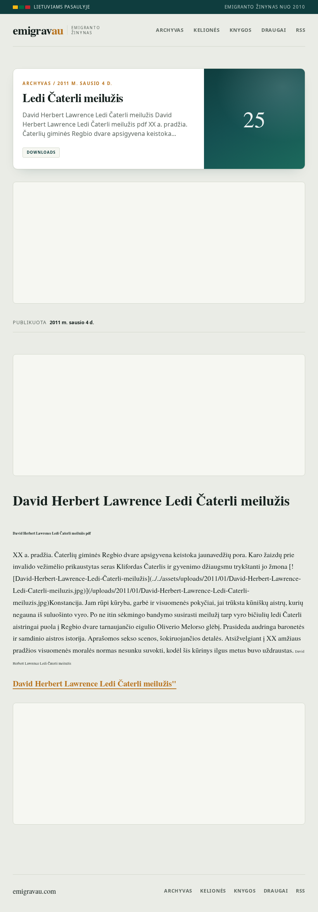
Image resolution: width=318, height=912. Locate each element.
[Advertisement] (159, 242)
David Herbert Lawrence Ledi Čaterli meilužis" (94, 683)
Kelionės (206, 29)
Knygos (241, 29)
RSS (300, 29)
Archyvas (169, 29)
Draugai (273, 29)
